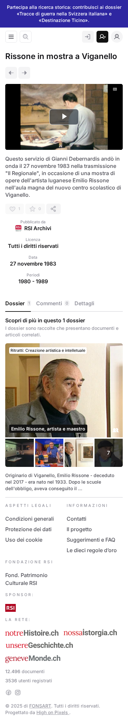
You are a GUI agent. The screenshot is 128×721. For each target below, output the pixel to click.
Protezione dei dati (28, 529)
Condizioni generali (29, 518)
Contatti (76, 518)
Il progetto (79, 529)
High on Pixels (52, 712)
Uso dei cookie (23, 539)
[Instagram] (17, 692)
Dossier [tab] (17, 303)
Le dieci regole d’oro (92, 550)
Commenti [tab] (52, 303)
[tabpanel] (64, 404)
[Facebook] (8, 692)
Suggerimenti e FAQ (91, 539)
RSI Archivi (37, 228)
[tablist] (64, 303)
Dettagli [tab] (84, 303)
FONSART (40, 706)
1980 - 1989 (33, 281)
